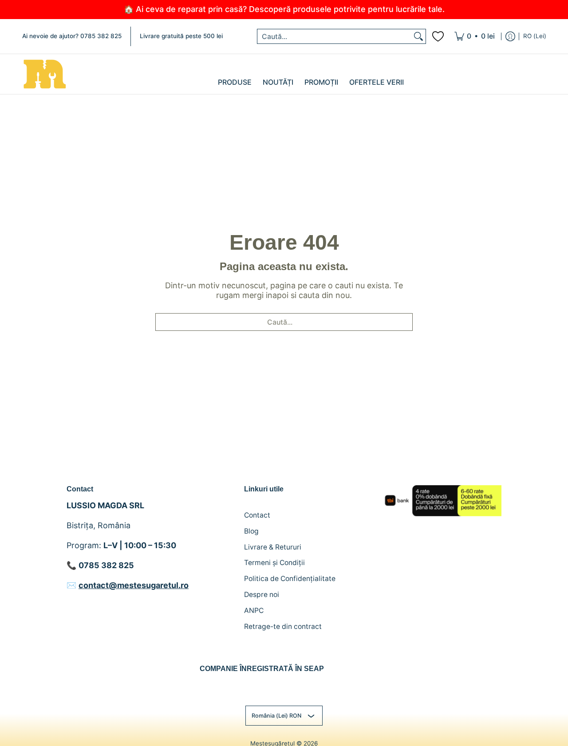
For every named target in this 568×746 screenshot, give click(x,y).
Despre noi (261, 594)
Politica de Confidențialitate (289, 578)
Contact (257, 515)
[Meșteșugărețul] (44, 74)
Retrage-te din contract (283, 626)
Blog (251, 531)
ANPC (254, 610)
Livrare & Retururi (272, 547)
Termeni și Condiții (274, 562)
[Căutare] (418, 36)
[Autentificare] (510, 36)
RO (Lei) (534, 35)
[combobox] (334, 36)
